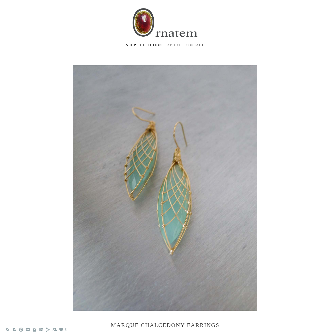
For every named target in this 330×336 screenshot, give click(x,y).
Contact (195, 45)
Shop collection (144, 45)
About (174, 45)
